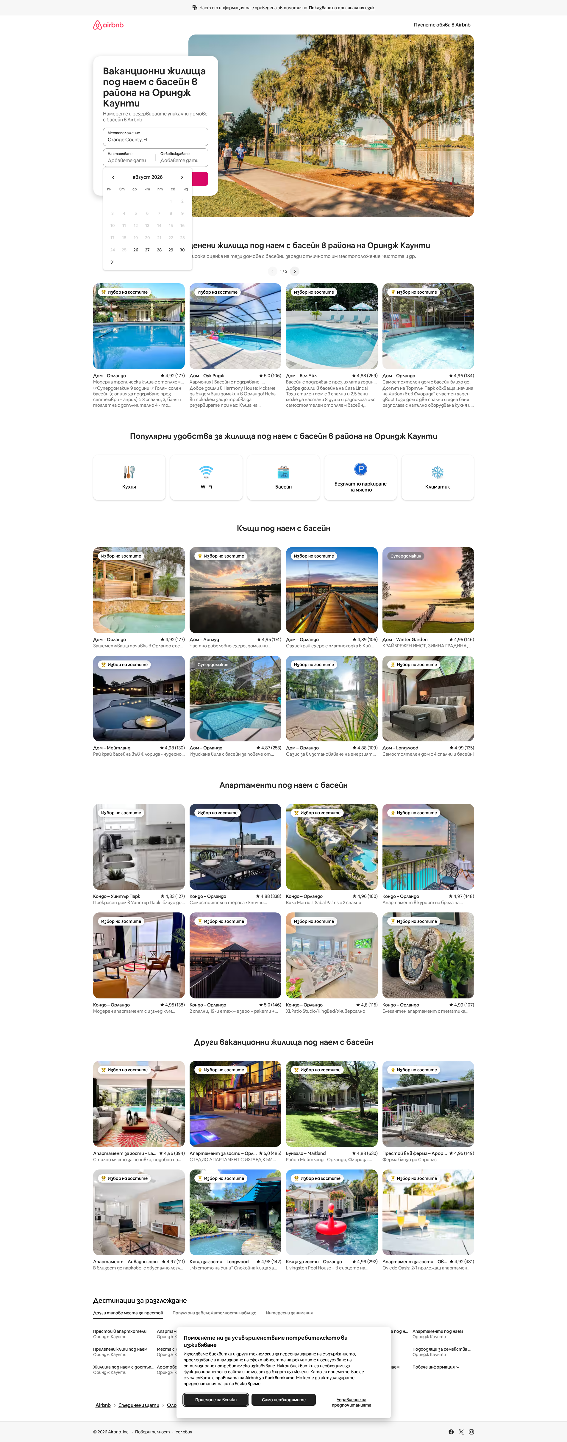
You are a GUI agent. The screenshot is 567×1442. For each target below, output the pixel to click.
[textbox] (129, 160)
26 (135, 250)
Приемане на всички (215, 1399)
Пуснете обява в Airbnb (442, 25)
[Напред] (294, 271)
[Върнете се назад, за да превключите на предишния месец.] (113, 177)
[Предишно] (272, 271)
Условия (184, 1432)
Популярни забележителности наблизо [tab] (215, 1313)
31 (112, 262)
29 (170, 250)
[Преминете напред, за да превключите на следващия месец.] (182, 177)
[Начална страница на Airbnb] (108, 24)
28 (159, 250)
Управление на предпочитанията (351, 1402)
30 (182, 250)
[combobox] (156, 139)
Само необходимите (283, 1399)
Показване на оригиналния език (342, 7)
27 (147, 250)
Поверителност (152, 1432)
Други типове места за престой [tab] (128, 1313)
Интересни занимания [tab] (289, 1313)
